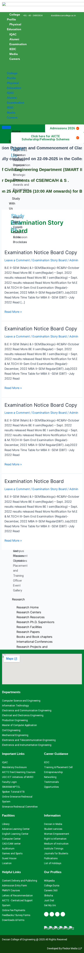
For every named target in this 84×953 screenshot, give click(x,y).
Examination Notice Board (34, 481)
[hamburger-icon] (6, 127)
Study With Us (14, 203)
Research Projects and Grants (30, 649)
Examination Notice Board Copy (40, 252)
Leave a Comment (17, 260)
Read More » (13, 311)
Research (18, 599)
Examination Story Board (49, 260)
